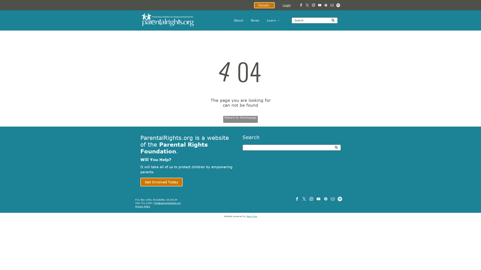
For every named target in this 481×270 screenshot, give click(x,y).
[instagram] (313, 5)
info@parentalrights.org (167, 203)
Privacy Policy (142, 206)
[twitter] (307, 5)
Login (287, 5)
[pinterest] (326, 5)
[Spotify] (338, 5)
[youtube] (319, 5)
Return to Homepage (240, 117)
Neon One (252, 216)
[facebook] (301, 5)
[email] (332, 5)
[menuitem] (238, 20)
